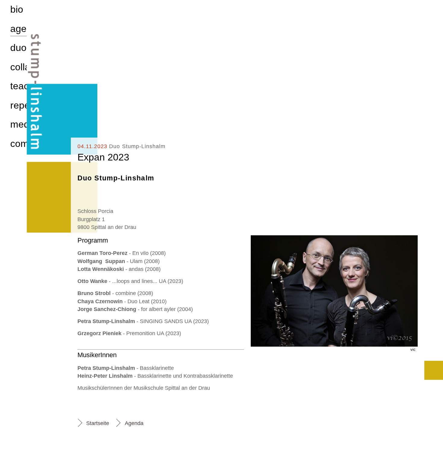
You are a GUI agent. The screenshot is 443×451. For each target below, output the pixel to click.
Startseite (97, 423)
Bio (16, 9)
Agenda (134, 423)
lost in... (433, 370)
